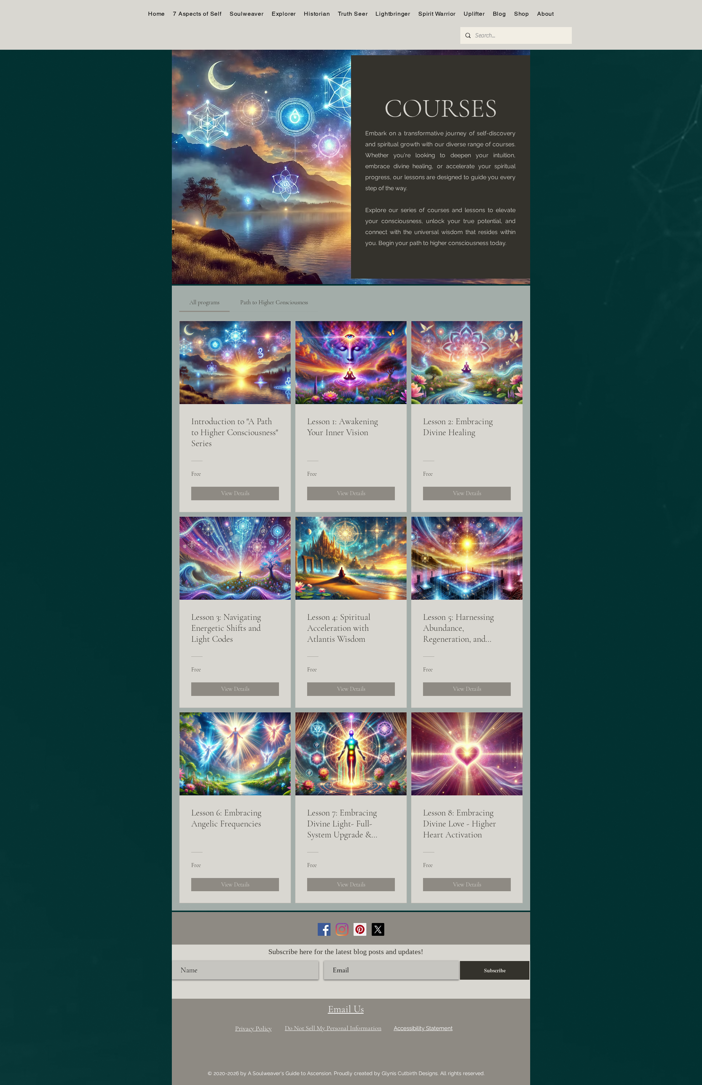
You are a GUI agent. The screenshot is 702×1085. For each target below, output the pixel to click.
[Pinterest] (360, 929)
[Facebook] (324, 929)
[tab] (204, 302)
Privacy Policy (253, 1028)
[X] (377, 929)
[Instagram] (342, 929)
